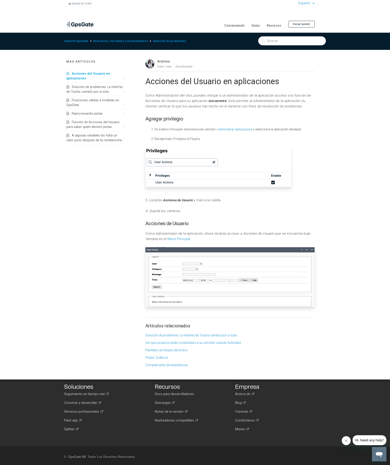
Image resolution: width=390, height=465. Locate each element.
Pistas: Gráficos (156, 357)
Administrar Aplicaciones (235, 129)
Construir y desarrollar (81, 403)
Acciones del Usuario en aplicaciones (88, 76)
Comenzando (234, 25)
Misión (240, 429)
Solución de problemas (169, 41)
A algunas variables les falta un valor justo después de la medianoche (94, 138)
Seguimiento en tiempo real (85, 394)
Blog (239, 403)
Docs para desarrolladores (174, 394)
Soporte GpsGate (76, 41)
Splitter (69, 429)
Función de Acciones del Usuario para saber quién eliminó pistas (93, 124)
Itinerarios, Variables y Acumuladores (120, 41)
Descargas (163, 403)
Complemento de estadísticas (166, 365)
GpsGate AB (77, 456)
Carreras (242, 411)
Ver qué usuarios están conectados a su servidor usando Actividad (193, 343)
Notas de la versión (169, 411)
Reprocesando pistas (86, 113)
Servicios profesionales (82, 411)
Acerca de (243, 394)
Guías (255, 25)
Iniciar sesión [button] (301, 24)
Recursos (274, 25)
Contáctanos (245, 420)
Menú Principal (178, 239)
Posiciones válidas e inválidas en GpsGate (92, 102)
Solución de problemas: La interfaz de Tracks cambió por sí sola (94, 89)
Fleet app (71, 420)
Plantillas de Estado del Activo (166, 350)
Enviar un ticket (81, 3)
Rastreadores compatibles (175, 420)
